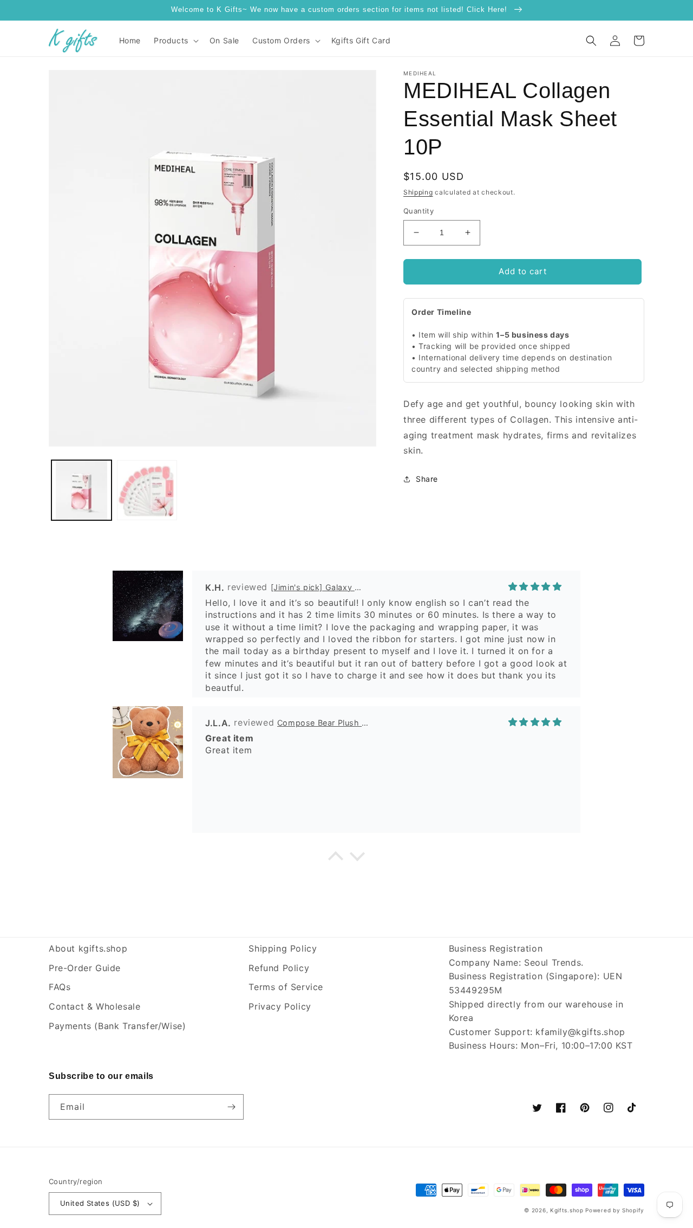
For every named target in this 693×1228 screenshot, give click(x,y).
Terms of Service (286, 986)
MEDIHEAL (419, 73)
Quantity (418, 210)
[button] (175, 40)
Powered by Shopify (614, 1210)
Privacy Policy (280, 1006)
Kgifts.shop (567, 1210)
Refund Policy (279, 967)
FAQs (59, 986)
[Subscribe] (231, 1107)
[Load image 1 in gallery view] (81, 490)
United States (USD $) (100, 1203)
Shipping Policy (283, 948)
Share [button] (427, 478)
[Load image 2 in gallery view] (147, 490)
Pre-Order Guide (85, 967)
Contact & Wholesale (94, 1006)
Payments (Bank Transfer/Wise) (117, 1025)
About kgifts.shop (88, 948)
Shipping (418, 192)
